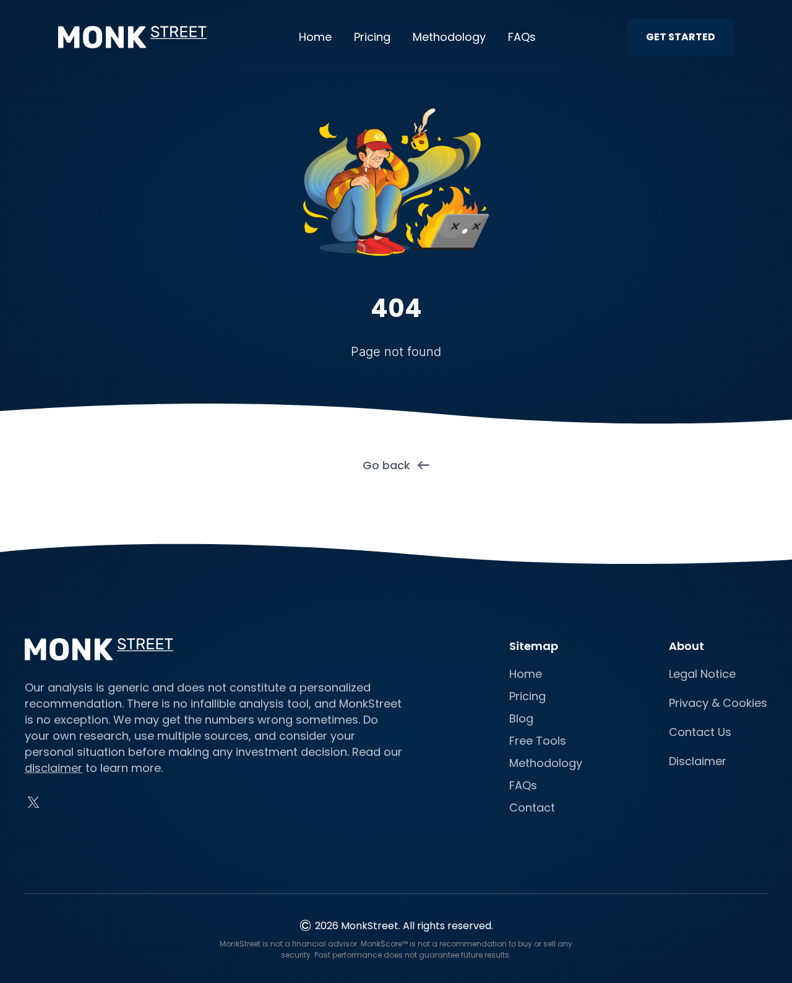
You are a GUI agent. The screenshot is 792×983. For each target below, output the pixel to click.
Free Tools (537, 740)
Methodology (449, 37)
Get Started (680, 37)
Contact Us (700, 732)
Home (315, 37)
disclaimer (53, 768)
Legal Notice (702, 674)
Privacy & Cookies (718, 703)
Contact (532, 807)
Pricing (372, 37)
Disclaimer (697, 761)
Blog (521, 718)
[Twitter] (33, 802)
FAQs (522, 37)
